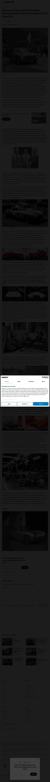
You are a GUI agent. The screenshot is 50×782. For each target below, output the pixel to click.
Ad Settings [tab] (31, 381)
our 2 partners (8, 388)
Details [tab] (19, 381)
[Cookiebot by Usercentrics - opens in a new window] (43, 377)
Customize (24, 403)
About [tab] (43, 381)
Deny (9, 403)
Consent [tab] (7, 381)
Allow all (41, 403)
